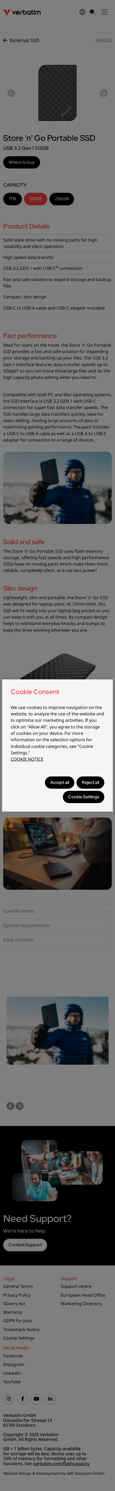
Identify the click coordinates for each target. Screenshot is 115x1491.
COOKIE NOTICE (27, 759)
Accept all (59, 782)
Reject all (90, 782)
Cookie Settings (83, 797)
